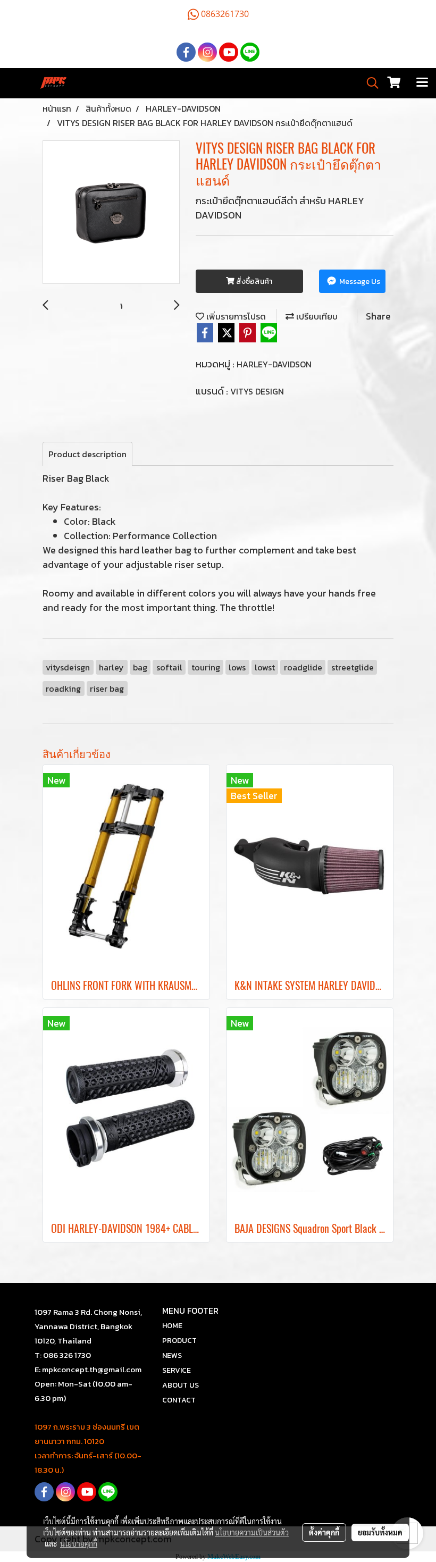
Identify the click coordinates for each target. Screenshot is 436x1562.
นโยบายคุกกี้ (78, 1543)
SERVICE (176, 1370)
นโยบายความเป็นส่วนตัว (252, 1532)
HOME (172, 1325)
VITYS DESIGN (257, 391)
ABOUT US (180, 1385)
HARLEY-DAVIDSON (274, 364)
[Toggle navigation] (422, 83)
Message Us (359, 281)
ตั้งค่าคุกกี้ (324, 1532)
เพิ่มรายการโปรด (235, 316)
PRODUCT (179, 1340)
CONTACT (179, 1400)
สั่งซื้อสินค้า (253, 281)
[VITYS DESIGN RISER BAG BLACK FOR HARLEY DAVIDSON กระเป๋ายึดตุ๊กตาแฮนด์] (111, 212)
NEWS (172, 1355)
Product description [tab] (87, 454)
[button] (369, 83)
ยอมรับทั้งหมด (380, 1532)
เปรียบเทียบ (316, 316)
